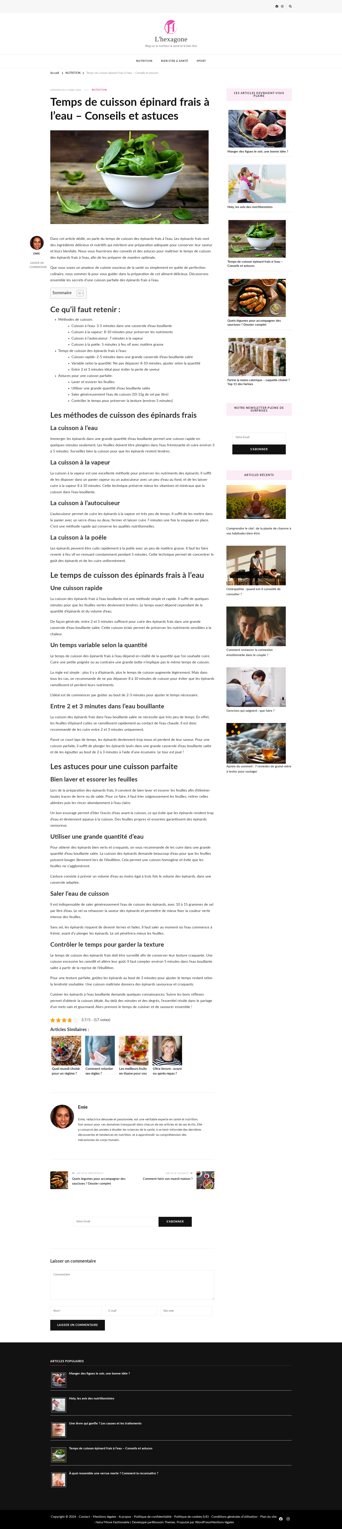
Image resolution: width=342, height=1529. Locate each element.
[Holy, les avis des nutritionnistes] (258, 184)
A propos (125, 1516)
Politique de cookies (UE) (191, 1516)
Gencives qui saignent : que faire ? (250, 710)
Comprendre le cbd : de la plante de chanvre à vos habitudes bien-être (258, 531)
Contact (84, 1516)
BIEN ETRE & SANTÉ (174, 61)
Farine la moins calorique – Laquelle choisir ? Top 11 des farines (258, 382)
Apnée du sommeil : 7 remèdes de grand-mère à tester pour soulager (258, 769)
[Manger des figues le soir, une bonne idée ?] (258, 129)
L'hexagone (171, 39)
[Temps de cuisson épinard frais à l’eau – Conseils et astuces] (258, 239)
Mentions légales (104, 1516)
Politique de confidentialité (152, 1516)
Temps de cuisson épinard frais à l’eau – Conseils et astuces (255, 263)
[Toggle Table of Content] (78, 293)
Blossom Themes (163, 1522)
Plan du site (268, 1516)
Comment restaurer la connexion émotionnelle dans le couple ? (249, 652)
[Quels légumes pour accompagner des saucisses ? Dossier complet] (258, 298)
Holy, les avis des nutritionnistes (250, 207)
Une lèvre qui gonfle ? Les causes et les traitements (105, 1423)
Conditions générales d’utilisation (234, 1516)
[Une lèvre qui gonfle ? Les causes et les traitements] (60, 1429)
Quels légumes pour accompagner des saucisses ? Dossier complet (254, 322)
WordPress (203, 1522)
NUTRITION (144, 61)
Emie (36, 254)
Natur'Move (104, 1522)
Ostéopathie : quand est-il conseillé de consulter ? (253, 592)
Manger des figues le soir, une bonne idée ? (257, 151)
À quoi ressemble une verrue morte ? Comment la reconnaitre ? (113, 1473)
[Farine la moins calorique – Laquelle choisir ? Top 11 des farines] (258, 357)
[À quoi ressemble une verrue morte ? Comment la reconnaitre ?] (60, 1479)
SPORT (201, 61)
